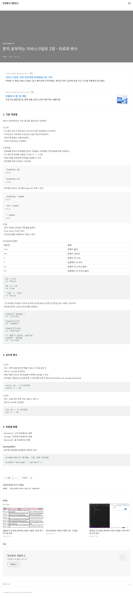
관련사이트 (6, 584)
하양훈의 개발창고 (11, 3)
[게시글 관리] (16, 478)
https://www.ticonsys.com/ (18, 92)
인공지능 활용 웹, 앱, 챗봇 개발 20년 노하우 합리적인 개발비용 (33, 99)
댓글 (4, 544)
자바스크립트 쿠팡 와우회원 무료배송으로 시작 (29, 77)
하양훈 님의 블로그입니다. (17, 559)
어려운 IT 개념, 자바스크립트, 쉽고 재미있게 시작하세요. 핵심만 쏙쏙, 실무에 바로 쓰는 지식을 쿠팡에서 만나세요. (55, 80)
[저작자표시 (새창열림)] (31, 478)
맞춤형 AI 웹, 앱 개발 (16, 95)
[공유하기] (12, 478)
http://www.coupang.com (17, 73)
